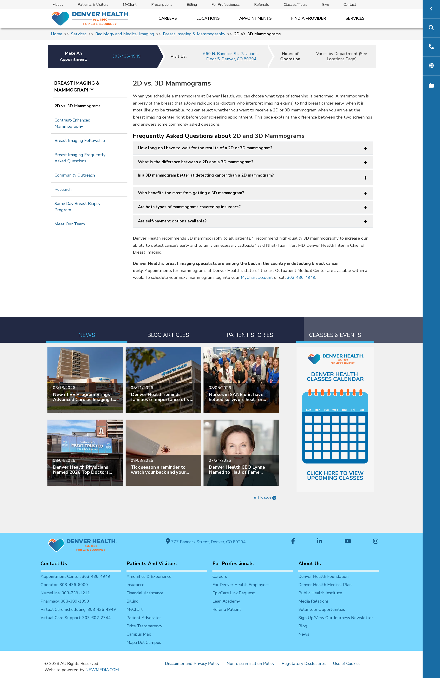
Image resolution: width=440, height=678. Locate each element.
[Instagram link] (375, 541)
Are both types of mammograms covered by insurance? (189, 207)
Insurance (135, 584)
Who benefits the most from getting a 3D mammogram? (191, 193)
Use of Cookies (346, 663)
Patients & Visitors (93, 4)
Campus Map (138, 634)
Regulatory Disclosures (304, 663)
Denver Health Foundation (323, 576)
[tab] (86, 330)
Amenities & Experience (148, 576)
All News (262, 498)
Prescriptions (161, 4)
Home (56, 34)
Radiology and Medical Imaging (124, 34)
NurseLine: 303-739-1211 (65, 593)
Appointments (255, 18)
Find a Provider (308, 18)
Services (355, 18)
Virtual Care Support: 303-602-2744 (76, 617)
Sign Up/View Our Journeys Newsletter (335, 617)
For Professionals (226, 4)
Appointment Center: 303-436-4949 (75, 576)
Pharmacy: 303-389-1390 (65, 601)
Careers (168, 18)
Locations (208, 18)
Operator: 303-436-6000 (64, 584)
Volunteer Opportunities (321, 609)
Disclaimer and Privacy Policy (192, 663)
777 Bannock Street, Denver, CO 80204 (208, 542)
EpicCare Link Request (233, 593)
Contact (350, 4)
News (303, 634)
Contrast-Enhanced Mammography (73, 123)
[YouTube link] (348, 541)
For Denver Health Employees (241, 584)
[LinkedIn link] (319, 541)
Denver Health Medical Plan (325, 584)
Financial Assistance (144, 593)
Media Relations (313, 601)
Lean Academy (226, 601)
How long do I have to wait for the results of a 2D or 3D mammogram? (205, 148)
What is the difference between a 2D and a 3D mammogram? (195, 162)
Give (325, 4)
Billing (192, 4)
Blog (302, 626)
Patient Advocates (143, 617)
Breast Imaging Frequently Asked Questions (80, 158)
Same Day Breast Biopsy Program (77, 207)
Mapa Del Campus (143, 642)
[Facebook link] (293, 541)
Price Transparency (144, 626)
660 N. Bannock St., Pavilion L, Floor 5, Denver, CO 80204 (231, 56)
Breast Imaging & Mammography (194, 34)
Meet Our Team (70, 224)
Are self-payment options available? (172, 221)
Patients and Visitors (151, 563)
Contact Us (54, 563)
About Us (309, 563)
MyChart (130, 4)
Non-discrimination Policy (250, 663)
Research (63, 189)
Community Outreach (75, 175)
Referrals (261, 4)
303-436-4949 (126, 56)
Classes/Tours (295, 4)
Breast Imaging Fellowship (80, 140)
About (58, 4)
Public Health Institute (320, 593)
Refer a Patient (226, 609)
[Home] (90, 18)
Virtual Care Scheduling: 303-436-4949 (78, 609)
